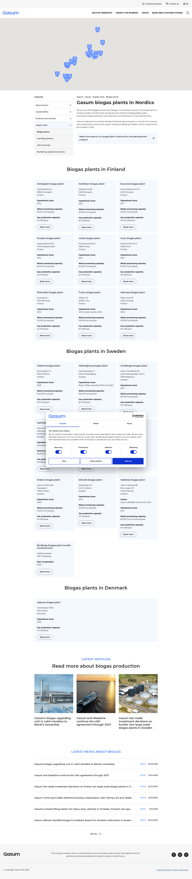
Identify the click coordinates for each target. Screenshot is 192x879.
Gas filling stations (45, 138)
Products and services (46, 118)
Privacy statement (180, 870)
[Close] (70, 125)
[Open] (70, 105)
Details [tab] (96, 424)
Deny (64, 461)
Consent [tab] (62, 424)
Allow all (128, 461)
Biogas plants (43, 132)
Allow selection (96, 461)
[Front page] (11, 12)
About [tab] (129, 424)
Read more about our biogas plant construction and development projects (113, 138)
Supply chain (42, 125)
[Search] (187, 12)
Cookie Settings (163, 870)
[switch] (83, 452)
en (187, 4)
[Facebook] (174, 855)
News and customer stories (167, 13)
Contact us (174, 4)
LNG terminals (43, 145)
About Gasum (42, 105)
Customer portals (153, 4)
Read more (45, 227)
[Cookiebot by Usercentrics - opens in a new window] (134, 416)
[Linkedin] (180, 855)
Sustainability (42, 112)
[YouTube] (186, 855)
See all (94, 834)
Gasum (80, 97)
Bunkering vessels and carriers (51, 152)
